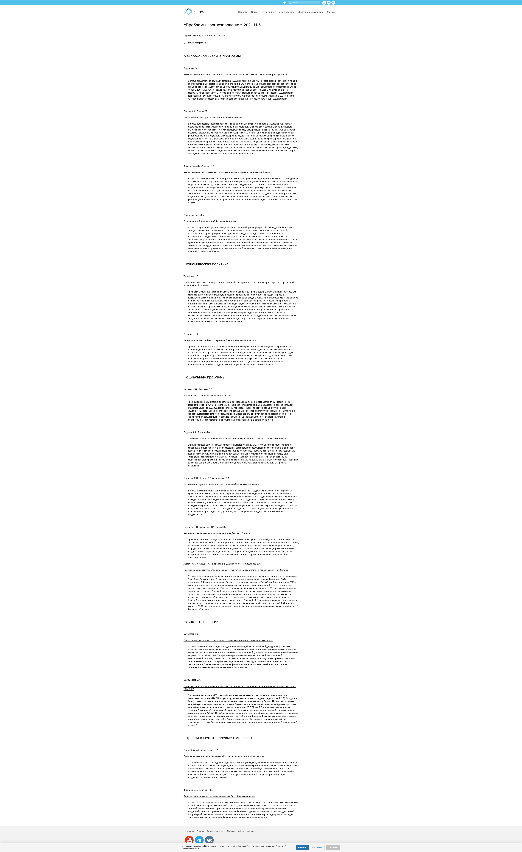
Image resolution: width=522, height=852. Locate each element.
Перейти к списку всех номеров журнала (204, 35)
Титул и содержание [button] (196, 43)
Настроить (317, 847)
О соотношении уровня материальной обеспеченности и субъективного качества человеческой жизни (235, 438)
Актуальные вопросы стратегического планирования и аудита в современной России (227, 172)
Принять (302, 847)
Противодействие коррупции (210, 831)
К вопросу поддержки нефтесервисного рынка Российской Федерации (219, 796)
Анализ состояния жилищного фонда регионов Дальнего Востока (217, 533)
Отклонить (333, 847)
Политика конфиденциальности (242, 831)
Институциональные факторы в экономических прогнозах (213, 117)
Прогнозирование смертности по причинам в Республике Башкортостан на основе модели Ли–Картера (236, 570)
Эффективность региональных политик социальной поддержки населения (221, 484)
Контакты (189, 831)
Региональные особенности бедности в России (207, 395)
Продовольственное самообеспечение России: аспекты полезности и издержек (224, 756)
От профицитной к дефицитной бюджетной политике (210, 221)
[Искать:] (304, 2)
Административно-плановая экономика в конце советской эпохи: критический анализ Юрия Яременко (235, 74)
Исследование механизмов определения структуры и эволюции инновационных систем (228, 640)
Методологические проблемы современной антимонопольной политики (220, 340)
